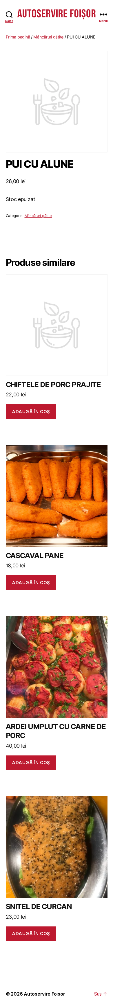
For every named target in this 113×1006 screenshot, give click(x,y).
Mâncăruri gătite (48, 36)
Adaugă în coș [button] (31, 411)
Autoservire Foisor (44, 994)
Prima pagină (18, 36)
